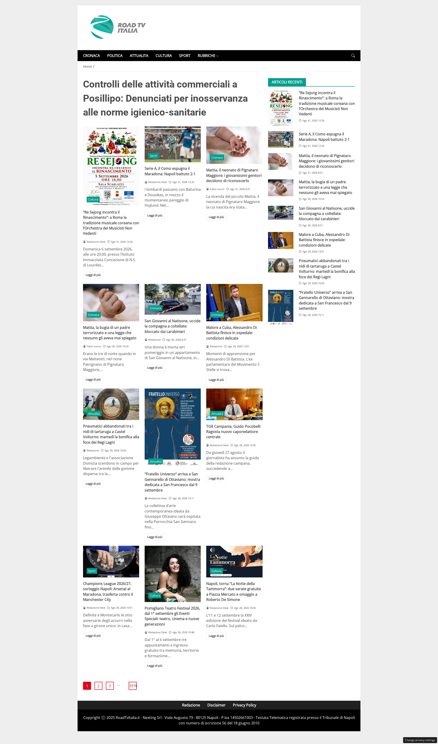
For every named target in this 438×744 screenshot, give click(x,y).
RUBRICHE (206, 55)
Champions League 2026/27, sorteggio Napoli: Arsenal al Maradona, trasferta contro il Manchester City (108, 591)
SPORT (184, 55)
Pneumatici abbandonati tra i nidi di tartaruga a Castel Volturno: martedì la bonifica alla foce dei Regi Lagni (111, 434)
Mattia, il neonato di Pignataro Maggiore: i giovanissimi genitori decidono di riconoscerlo (234, 175)
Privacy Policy (244, 705)
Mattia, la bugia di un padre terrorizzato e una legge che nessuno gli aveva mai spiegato (109, 333)
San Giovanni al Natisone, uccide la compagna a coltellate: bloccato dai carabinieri (173, 326)
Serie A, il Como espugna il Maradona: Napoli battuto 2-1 (170, 171)
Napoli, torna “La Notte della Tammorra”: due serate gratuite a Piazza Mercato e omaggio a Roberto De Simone (233, 591)
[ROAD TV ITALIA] (117, 27)
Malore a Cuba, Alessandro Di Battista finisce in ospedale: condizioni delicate (231, 333)
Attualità (94, 414)
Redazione (191, 705)
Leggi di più (93, 275)
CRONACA (91, 55)
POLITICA (115, 55)
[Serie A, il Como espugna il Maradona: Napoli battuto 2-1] (173, 144)
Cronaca (217, 157)
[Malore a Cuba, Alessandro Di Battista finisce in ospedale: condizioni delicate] (234, 302)
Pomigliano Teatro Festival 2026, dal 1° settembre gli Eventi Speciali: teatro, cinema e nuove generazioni (172, 616)
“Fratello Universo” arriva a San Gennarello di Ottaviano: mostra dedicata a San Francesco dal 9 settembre (172, 481)
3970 (133, 685)
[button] (353, 55)
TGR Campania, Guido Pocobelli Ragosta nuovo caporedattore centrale (233, 432)
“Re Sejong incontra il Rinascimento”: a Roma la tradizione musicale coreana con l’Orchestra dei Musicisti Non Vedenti (111, 223)
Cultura (93, 199)
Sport (153, 156)
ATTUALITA (139, 55)
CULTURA (164, 55)
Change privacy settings (420, 740)
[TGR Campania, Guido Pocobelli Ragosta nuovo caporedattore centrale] (234, 404)
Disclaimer (216, 705)
